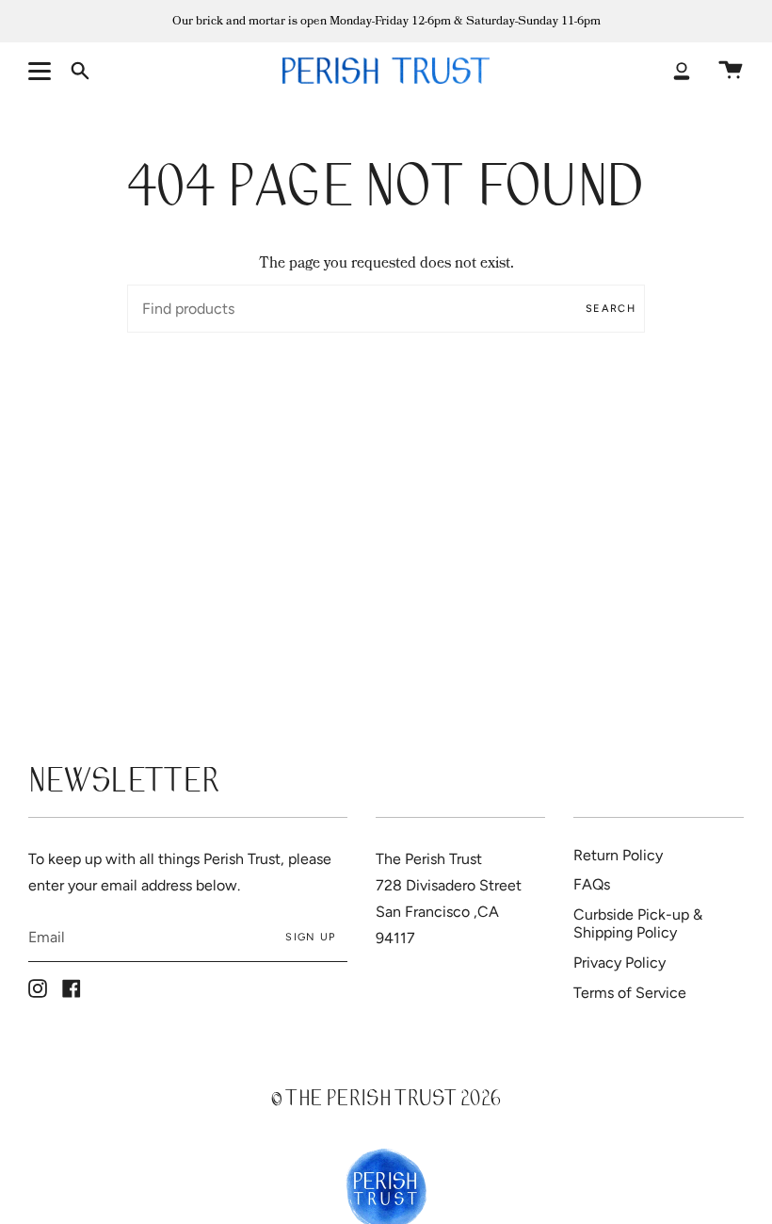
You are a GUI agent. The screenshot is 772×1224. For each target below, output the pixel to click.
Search (610, 308)
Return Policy (618, 855)
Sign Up (310, 937)
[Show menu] (42, 70)
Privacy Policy (619, 962)
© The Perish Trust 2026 (386, 1101)
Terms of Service (629, 993)
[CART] (730, 70)
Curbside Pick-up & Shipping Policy (637, 923)
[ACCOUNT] (681, 70)
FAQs (591, 884)
